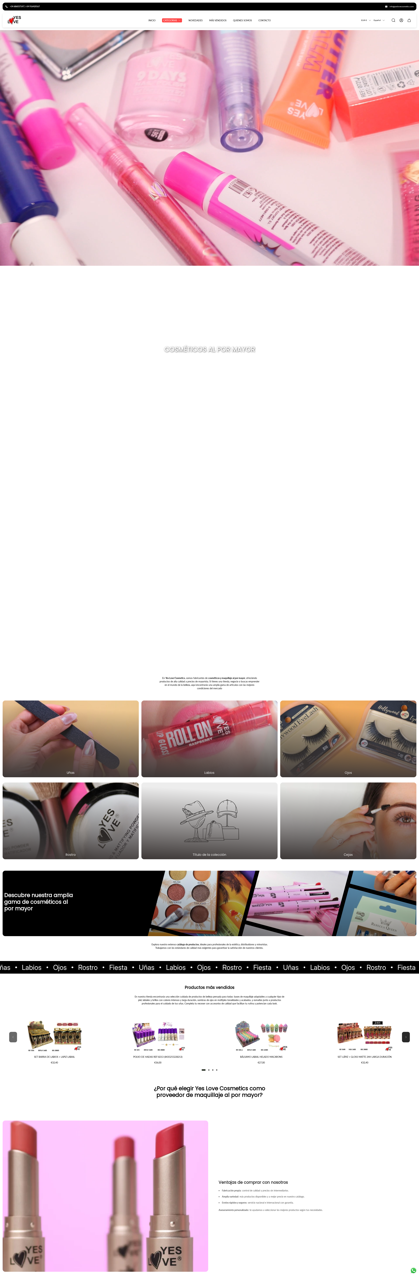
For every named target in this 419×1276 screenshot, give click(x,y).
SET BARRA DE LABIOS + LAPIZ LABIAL (54, 1056)
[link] (209, 820)
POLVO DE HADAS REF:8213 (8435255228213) (157, 1056)
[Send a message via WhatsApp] (413, 1270)
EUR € (364, 20)
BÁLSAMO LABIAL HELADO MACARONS (261, 1056)
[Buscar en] (393, 20)
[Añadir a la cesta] (98, 1026)
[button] (204, 1070)
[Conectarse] (401, 20)
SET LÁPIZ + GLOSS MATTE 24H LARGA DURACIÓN (365, 1056)
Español (377, 20)
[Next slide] (406, 1037)
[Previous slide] (13, 1037)
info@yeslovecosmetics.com (402, 6)
